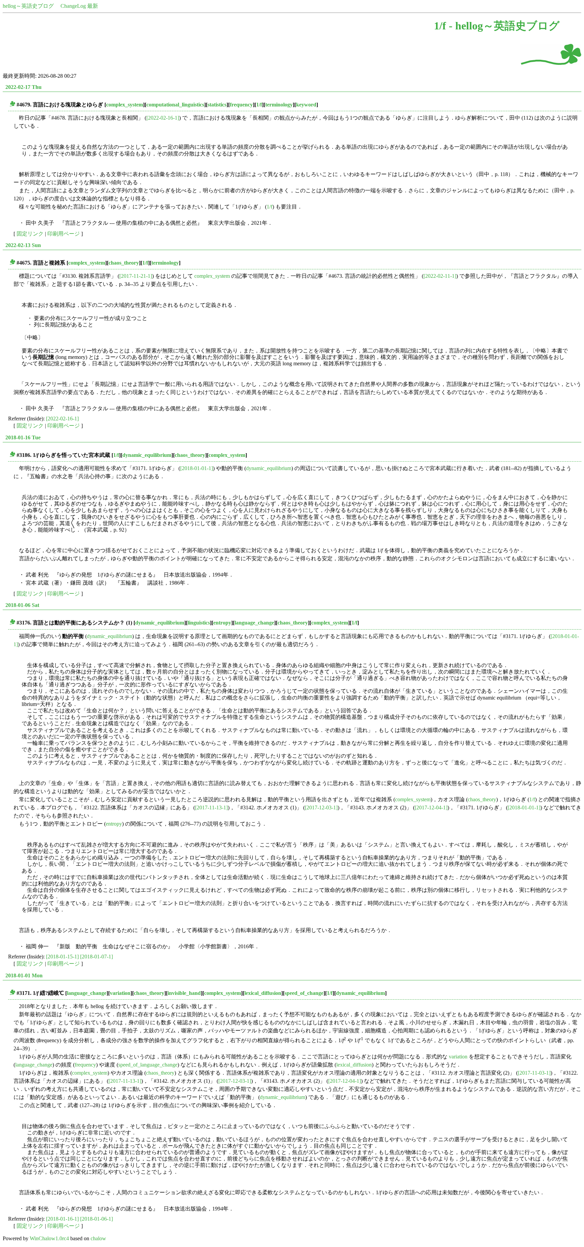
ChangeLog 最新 (79, 6)
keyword (306, 104)
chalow (98, 1238)
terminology (279, 104)
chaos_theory (123, 263)
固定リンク (30, 234)
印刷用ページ (63, 234)
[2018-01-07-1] (96, 956)
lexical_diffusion (262, 993)
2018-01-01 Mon (24, 975)
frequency (241, 104)
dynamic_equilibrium (146, 455)
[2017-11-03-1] (534, 1073)
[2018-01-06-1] (96, 1219)
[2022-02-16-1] (162, 118)
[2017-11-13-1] (211, 807)
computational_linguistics (175, 104)
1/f (259, 104)
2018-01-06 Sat (22, 605)
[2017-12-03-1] (321, 807)
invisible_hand (184, 993)
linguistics (199, 623)
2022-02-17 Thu (23, 87)
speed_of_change (304, 993)
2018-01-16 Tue (23, 437)
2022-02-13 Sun (23, 245)
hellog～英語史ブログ (28, 6)
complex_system (124, 104)
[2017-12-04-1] (431, 807)
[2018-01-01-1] (196, 468)
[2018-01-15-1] (62, 956)
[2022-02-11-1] (439, 276)
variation (120, 993)
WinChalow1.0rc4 (49, 1238)
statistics (217, 104)
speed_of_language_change (147, 1065)
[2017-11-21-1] (135, 276)
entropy (222, 623)
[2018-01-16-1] (62, 1219)
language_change (254, 623)
